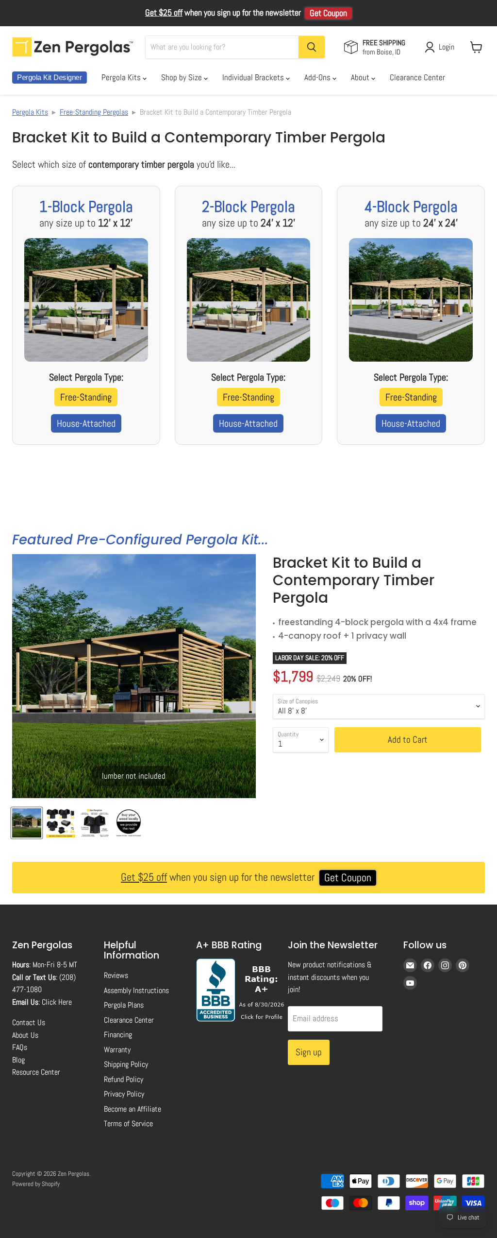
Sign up (309, 1052)
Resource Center (36, 1072)
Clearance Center (417, 77)
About (361, 77)
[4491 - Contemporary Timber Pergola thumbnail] (26, 822)
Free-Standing (86, 397)
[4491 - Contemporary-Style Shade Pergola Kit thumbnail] (128, 822)
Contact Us (28, 1022)
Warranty (117, 1050)
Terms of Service (128, 1123)
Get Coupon (328, 13)
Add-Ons (318, 77)
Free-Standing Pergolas (94, 112)
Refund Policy (123, 1079)
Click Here (57, 1002)
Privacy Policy (124, 1094)
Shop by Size (182, 77)
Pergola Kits (122, 77)
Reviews (116, 975)
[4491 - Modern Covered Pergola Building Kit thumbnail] (60, 822)
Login (446, 47)
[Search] (311, 47)
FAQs (19, 1047)
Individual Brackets (254, 77)
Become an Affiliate (132, 1109)
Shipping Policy (126, 1064)
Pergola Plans (124, 1005)
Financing (118, 1034)
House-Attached (86, 423)
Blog (18, 1060)
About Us (25, 1035)
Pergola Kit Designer (49, 77)
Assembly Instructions (136, 990)
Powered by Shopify (36, 1184)
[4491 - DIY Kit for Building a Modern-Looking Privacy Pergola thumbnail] (94, 822)
